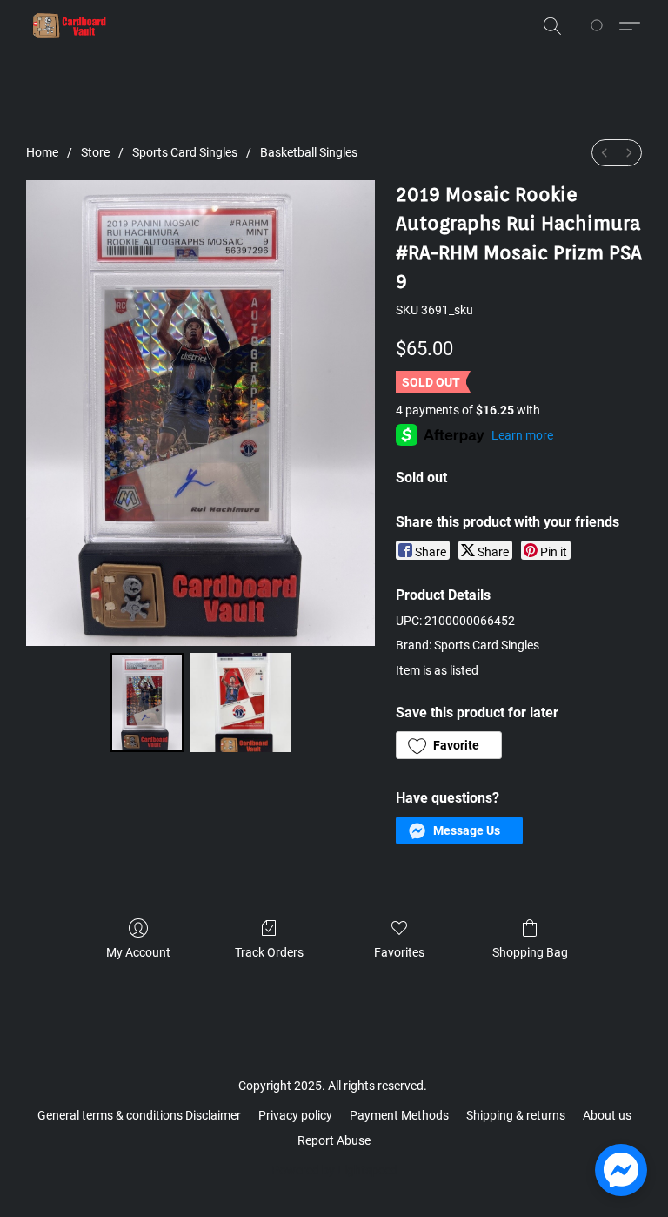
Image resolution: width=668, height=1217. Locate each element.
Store (95, 152)
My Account (138, 952)
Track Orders (269, 952)
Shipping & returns (515, 1115)
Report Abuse (334, 1140)
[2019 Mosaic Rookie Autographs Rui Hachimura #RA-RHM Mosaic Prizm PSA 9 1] (240, 703)
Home (42, 152)
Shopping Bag (530, 952)
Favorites (399, 952)
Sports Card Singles (184, 152)
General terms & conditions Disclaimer (139, 1115)
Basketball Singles (308, 152)
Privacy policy (295, 1115)
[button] (69, 26)
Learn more (522, 435)
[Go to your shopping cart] (599, 26)
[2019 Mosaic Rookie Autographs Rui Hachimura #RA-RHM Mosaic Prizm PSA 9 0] (147, 703)
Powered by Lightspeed (334, 1170)
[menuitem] (604, 152)
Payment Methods (399, 1115)
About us (607, 1115)
